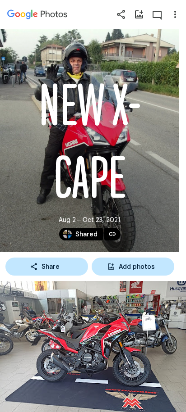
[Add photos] (139, 14)
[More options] (175, 14)
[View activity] (157, 14)
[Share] (121, 14)
